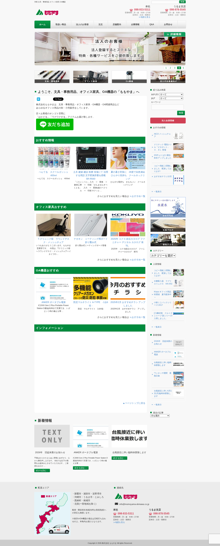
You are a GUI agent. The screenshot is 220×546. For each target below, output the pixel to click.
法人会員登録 (168, 120)
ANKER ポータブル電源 (54, 302)
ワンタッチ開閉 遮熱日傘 (162, 374)
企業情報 (135, 24)
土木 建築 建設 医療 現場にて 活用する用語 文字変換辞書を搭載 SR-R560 (90, 175)
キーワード (156, 102)
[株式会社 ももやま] (49, 14)
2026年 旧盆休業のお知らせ (163, 342)
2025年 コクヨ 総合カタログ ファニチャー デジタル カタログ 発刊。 (128, 242)
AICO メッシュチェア (162, 135)
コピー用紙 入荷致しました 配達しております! (163, 168)
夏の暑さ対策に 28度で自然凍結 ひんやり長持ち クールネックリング (129, 175)
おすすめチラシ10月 (163, 176)
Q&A (151, 24)
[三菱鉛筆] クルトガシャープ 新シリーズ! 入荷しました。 (163, 316)
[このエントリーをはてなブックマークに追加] (38, 99)
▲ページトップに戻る (134, 403)
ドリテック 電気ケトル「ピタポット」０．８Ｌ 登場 (163, 147)
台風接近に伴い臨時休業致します (162, 363)
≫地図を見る (144, 17)
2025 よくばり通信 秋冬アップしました (163, 156)
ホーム (42, 24)
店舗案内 (117, 24)
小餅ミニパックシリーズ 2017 (162, 303)
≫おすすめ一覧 (137, 196)
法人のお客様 (82, 24)
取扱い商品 (61, 24)
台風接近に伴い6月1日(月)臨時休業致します (163, 393)
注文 (101, 24)
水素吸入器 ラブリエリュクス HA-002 (163, 282)
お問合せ (168, 24)
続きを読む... (42, 470)
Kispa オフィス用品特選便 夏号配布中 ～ (162, 294)
